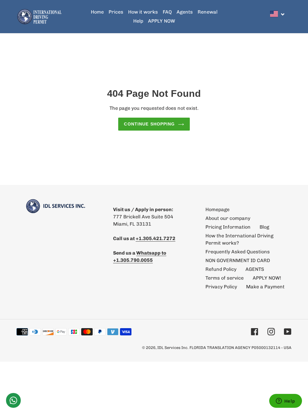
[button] (277, 14)
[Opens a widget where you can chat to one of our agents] (285, 401)
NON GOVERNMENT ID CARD (237, 260)
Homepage (217, 209)
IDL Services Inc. (172, 347)
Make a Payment (265, 287)
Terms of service (224, 278)
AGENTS (254, 269)
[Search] (289, 16)
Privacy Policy (221, 287)
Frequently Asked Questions (237, 252)
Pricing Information (228, 227)
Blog (264, 227)
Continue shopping (149, 124)
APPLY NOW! (267, 278)
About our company (227, 218)
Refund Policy (220, 269)
